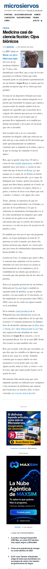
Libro (6, 20)
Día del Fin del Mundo (34, 10)
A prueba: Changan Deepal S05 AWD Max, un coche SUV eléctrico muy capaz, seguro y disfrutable (25, 540)
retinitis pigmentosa (23, 163)
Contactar (9, 17)
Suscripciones (24, 17)
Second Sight (21, 287)
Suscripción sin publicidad (18, 448)
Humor (37, 14)
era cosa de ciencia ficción (23, 393)
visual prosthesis (22, 311)
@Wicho (10, 47)
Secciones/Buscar (23, 14)
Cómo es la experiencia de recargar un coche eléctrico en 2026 (25, 549)
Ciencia (6, 28)
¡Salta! (36, 20)
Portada (8, 14)
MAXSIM (18, 527)
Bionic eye (31, 170)
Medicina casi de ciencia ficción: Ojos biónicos (21, 36)
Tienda (36, 17)
